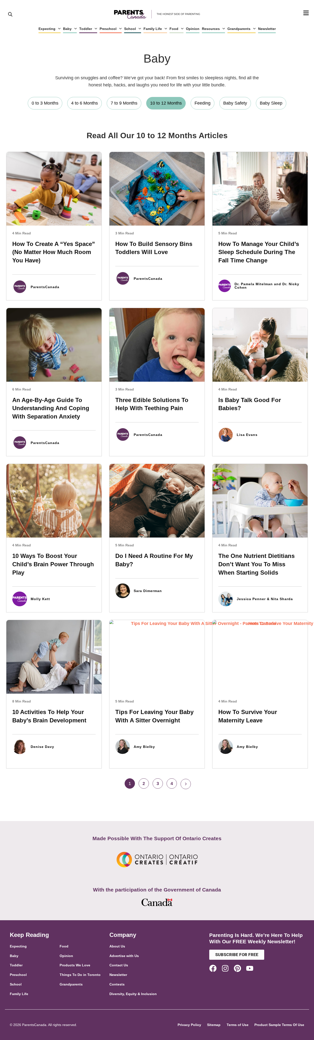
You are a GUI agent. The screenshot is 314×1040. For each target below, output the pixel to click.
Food (174, 29)
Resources (211, 29)
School (130, 29)
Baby (67, 29)
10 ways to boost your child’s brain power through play (53, 564)
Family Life (153, 29)
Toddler (85, 29)
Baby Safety (235, 103)
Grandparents (238, 29)
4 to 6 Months (84, 103)
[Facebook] (213, 968)
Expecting (47, 29)
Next (186, 784)
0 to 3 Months (45, 103)
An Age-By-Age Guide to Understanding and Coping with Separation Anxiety (50, 408)
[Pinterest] (237, 968)
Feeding (202, 103)
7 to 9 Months (124, 103)
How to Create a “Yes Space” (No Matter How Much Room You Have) (53, 252)
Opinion (192, 29)
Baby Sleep (271, 103)
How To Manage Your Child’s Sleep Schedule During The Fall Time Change (258, 252)
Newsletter (267, 29)
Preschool (108, 29)
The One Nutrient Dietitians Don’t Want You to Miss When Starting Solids (256, 564)
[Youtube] (249, 968)
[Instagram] (225, 968)
